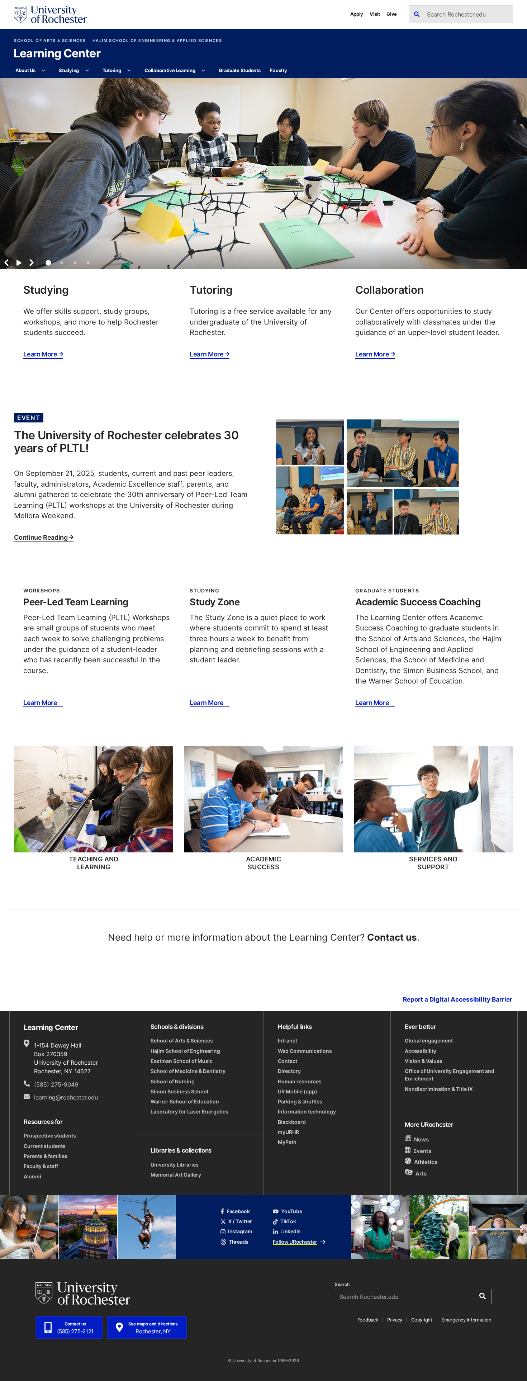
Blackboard (292, 1122)
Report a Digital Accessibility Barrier (457, 999)
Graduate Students (240, 70)
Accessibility (420, 1051)
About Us (25, 70)
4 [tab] (88, 262)
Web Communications (305, 1051)
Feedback (367, 1319)
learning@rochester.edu (66, 1097)
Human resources (300, 1081)
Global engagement (429, 1040)
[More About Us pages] (43, 70)
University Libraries (175, 1164)
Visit (375, 14)
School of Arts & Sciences (50, 40)
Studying (69, 70)
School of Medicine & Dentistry (188, 1071)
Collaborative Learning (169, 70)
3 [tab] (75, 262)
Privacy (394, 1319)
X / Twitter (240, 1221)
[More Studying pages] (87, 70)
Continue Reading (40, 537)
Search (342, 1284)
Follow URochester (295, 1241)
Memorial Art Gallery (176, 1174)
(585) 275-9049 (56, 1084)
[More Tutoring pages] (129, 70)
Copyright (421, 1319)
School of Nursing (173, 1081)
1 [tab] (48, 262)
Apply (357, 14)
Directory (289, 1071)
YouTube (291, 1211)
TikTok (288, 1221)
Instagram (240, 1231)
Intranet (287, 1040)
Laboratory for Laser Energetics (189, 1111)
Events (422, 1151)
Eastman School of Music (182, 1061)
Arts (421, 1173)
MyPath (287, 1142)
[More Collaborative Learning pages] (203, 70)
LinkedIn (290, 1231)
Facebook (238, 1211)
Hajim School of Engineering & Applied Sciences (157, 40)
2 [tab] (61, 262)
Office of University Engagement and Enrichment (449, 1075)
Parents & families (45, 1156)
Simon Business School (179, 1091)
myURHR (288, 1132)
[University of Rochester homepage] (50, 14)
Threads (238, 1241)
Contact (287, 1061)
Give (391, 14)
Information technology (307, 1111)
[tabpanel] (263, 173)
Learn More (40, 354)
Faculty (278, 70)
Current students (45, 1146)
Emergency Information (466, 1319)
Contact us (392, 936)
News (421, 1139)
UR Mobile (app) (297, 1091)
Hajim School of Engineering (185, 1051)
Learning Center (57, 54)
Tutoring (112, 70)
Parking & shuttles (300, 1101)
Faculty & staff (41, 1166)
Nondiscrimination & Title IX (439, 1089)
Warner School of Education (185, 1101)
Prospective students (50, 1135)
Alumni (32, 1176)
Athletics (425, 1162)
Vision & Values (423, 1061)
